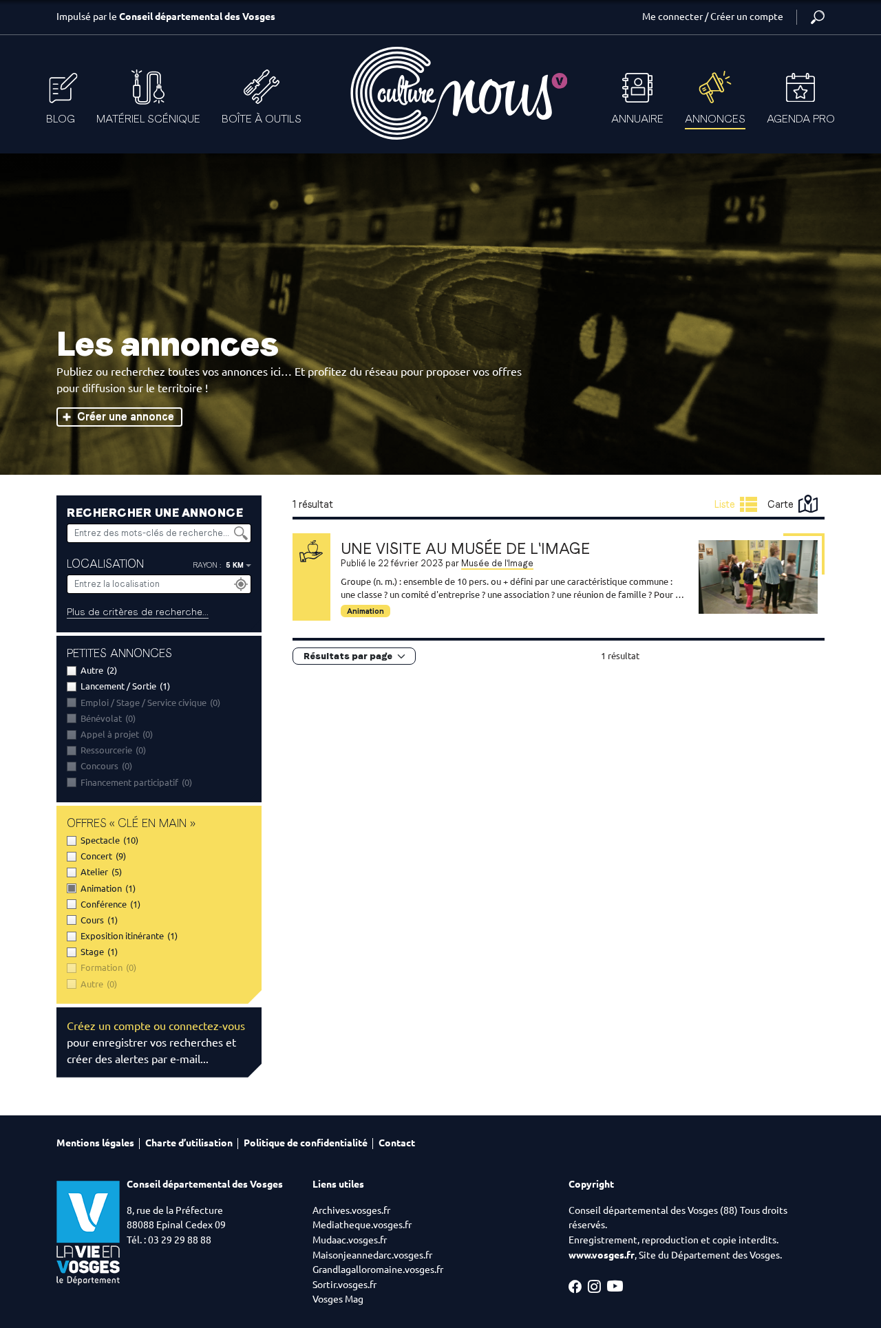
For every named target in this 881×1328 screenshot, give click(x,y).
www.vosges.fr (602, 1255)
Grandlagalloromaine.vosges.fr (377, 1269)
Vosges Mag (337, 1299)
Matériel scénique (148, 118)
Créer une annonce (125, 416)
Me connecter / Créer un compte (712, 16)
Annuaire (637, 118)
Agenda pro (801, 118)
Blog (60, 118)
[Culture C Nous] (458, 93)
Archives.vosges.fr (351, 1210)
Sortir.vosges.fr (344, 1284)
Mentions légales (95, 1142)
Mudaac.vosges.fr (349, 1239)
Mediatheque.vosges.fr (362, 1224)
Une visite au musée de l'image (465, 548)
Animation (365, 611)
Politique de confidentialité (306, 1142)
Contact (397, 1142)
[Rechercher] (818, 17)
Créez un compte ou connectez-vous (156, 1026)
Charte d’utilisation (189, 1142)
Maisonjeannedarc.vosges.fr (372, 1255)
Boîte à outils (261, 118)
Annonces (715, 118)
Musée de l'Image (497, 563)
